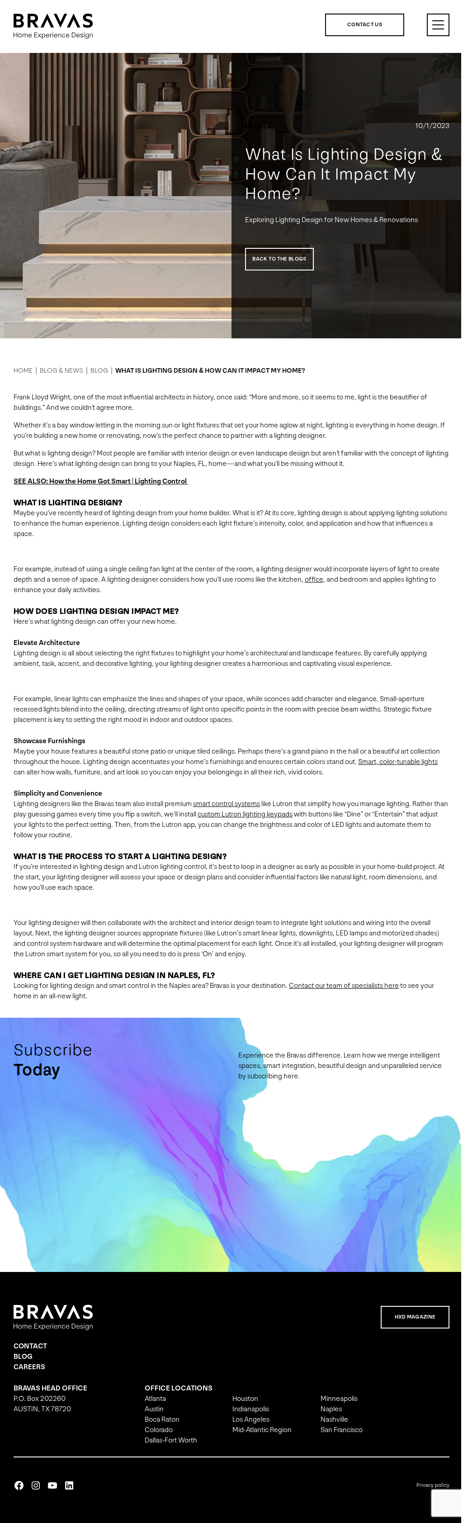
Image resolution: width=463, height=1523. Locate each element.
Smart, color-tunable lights (398, 762)
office (314, 579)
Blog (252, 126)
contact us (357, 24)
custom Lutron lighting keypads (260, 814)
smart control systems (226, 804)
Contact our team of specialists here (344, 986)
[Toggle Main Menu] (431, 25)
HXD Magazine (408, 1317)
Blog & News (61, 370)
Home (23, 370)
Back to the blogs (276, 259)
